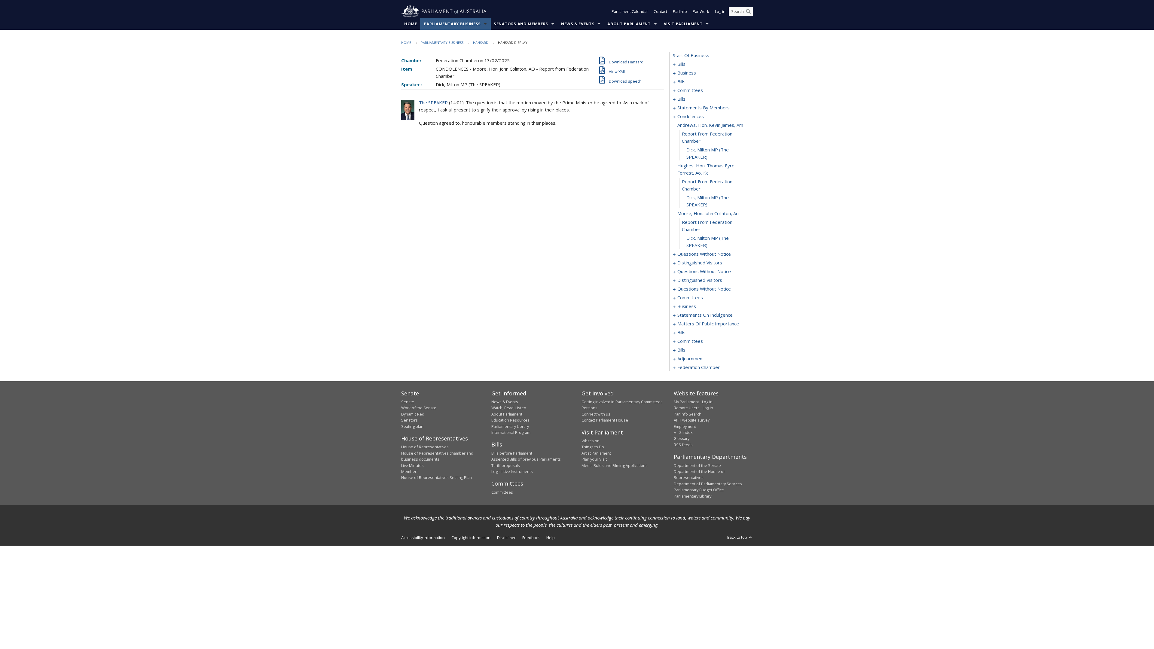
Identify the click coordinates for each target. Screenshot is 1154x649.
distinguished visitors (699, 263)
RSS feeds (683, 444)
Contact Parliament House (605, 420)
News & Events (577, 23)
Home (410, 23)
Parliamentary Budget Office (699, 489)
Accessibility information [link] (423, 537)
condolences (690, 116)
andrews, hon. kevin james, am (710, 125)
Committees (502, 492)
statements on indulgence (705, 315)
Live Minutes (412, 465)
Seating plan (412, 426)
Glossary (681, 438)
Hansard (480, 42)
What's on (591, 440)
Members (410, 471)
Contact (660, 11)
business (686, 73)
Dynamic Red (412, 414)
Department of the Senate (697, 465)
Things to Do (593, 446)
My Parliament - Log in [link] (693, 401)
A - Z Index (683, 432)
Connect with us (596, 414)
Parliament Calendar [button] (630, 11)
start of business (691, 55)
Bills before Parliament (511, 453)
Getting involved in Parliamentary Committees (622, 401)
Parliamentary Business (452, 23)
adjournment (690, 358)
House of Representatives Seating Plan (436, 477)
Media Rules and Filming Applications (615, 465)
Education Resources (510, 420)
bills (681, 64)
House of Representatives (425, 446)
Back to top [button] (737, 537)
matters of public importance (708, 324)
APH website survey (692, 420)
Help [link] (550, 537)
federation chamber (698, 367)
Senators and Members (521, 23)
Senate (407, 401)
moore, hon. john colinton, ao (708, 213)
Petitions (589, 407)
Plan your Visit (594, 459)
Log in (720, 11)
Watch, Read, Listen (508, 407)
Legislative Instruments (512, 471)
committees (690, 90)
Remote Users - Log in (693, 407)
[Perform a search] (748, 11)
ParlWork (701, 11)
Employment (685, 426)
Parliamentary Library (510, 426)
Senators (409, 420)
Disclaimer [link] (506, 537)
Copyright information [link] (470, 537)
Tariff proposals (505, 465)
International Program (510, 432)
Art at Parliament (596, 453)
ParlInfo (680, 11)
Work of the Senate (418, 407)
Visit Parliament (683, 23)
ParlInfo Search (687, 414)
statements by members (703, 108)
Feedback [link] (531, 537)
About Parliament (629, 23)
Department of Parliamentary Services (708, 483)
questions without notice (704, 254)
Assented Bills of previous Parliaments (526, 459)
